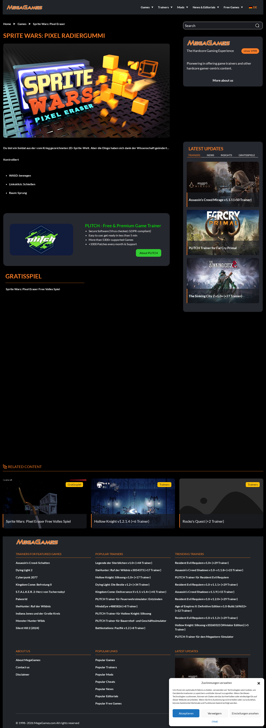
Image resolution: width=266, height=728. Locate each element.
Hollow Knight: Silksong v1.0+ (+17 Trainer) (123, 577)
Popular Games (105, 660)
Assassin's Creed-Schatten (33, 562)
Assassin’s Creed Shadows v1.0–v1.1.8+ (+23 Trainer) (209, 570)
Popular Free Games (108, 703)
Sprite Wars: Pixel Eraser (49, 24)
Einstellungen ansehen (245, 713)
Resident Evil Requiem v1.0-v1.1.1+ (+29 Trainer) (206, 584)
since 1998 (250, 50)
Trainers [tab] (194, 155)
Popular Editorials (106, 696)
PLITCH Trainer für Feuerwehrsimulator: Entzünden (128, 599)
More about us (223, 80)
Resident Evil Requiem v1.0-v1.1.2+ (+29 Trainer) (206, 617)
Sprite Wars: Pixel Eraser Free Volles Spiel (33, 289)
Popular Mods (104, 674)
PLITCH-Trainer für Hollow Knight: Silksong (123, 613)
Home (7, 24)
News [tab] (210, 155)
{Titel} (215, 721)
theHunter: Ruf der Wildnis (33, 606)
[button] (259, 683)
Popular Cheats (105, 681)
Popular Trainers (106, 667)
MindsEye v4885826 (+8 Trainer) (116, 606)
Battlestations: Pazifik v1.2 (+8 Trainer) (120, 628)
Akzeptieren (186, 713)
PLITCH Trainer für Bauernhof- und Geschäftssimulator (130, 620)
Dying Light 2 (24, 570)
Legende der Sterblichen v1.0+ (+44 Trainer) (123, 562)
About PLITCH (149, 253)
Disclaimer (22, 674)
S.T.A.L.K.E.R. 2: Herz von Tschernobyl (40, 591)
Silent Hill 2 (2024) (27, 628)
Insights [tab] (226, 155)
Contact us (22, 667)
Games (22, 24)
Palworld (21, 599)
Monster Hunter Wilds (30, 620)
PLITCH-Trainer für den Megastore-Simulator (204, 636)
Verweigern (214, 713)
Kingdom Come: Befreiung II (34, 584)
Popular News (104, 689)
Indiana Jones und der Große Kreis (38, 613)
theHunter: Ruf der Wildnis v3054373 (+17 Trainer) (128, 570)
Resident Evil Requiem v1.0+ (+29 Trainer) (202, 562)
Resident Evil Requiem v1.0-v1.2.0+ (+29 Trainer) (206, 599)
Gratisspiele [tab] (247, 155)
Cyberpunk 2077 (26, 577)
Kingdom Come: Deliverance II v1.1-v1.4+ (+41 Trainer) (130, 591)
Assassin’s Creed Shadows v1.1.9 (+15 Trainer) (204, 591)
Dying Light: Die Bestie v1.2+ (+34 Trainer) (122, 584)
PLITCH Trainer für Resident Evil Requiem (202, 577)
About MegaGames (28, 660)
